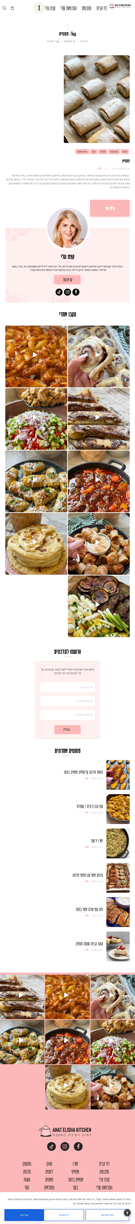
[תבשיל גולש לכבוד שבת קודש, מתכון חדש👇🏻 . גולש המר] (99, 481)
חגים (125, 151)
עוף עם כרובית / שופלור (89, 806)
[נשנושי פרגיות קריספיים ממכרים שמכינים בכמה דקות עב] (99, 544)
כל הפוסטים (69, 41)
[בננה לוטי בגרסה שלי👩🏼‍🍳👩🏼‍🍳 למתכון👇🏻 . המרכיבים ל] (99, 419)
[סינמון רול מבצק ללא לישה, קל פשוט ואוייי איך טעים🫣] (99, 356)
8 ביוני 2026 (97, 812)
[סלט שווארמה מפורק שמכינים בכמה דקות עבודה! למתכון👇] (36, 419)
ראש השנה (82, 151)
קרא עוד (110, 208)
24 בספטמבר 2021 (120, 168)
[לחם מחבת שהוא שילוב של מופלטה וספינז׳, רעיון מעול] (36, 544)
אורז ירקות (97, 840)
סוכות (102, 151)
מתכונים (114, 151)
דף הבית (84, 41)
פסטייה (126, 160)
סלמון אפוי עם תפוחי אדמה (88, 875)
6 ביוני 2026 (97, 881)
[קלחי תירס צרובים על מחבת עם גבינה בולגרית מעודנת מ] (36, 481)
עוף (93, 151)
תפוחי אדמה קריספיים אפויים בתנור (83, 772)
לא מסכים (64, 1215)
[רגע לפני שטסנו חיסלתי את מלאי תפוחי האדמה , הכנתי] (36, 356)
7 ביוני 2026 (97, 847)
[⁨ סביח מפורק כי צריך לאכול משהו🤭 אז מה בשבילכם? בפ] (99, 606)
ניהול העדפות (107, 1215)
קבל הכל (24, 1215)
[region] (67, 1208)
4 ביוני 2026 (97, 950)
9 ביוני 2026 (97, 778)
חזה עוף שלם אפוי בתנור (89, 909)
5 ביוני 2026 (97, 915)
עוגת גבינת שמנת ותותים (89, 943)
